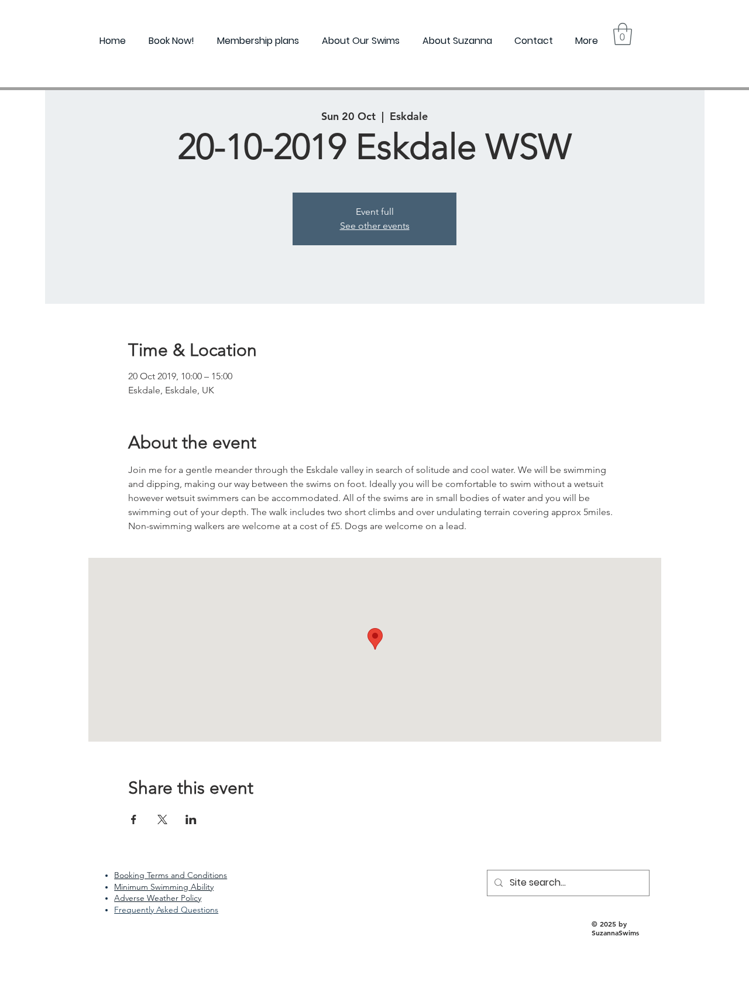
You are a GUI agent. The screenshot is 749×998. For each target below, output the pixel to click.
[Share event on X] (162, 819)
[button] (622, 34)
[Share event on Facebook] (133, 819)
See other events (375, 225)
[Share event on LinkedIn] (191, 819)
